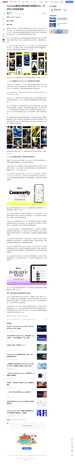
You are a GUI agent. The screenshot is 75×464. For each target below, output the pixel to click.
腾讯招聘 (31, 455)
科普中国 (8, 350)
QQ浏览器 (39, 455)
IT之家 (8, 406)
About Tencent (13, 455)
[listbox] (27, 369)
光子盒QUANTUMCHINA (11, 415)
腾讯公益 (35, 455)
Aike (7, 378)
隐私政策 (21, 455)
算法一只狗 (9, 331)
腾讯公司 (25, 460)
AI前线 (8, 387)
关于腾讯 (8, 455)
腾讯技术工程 (9, 359)
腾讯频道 (42, 455)
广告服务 (28, 455)
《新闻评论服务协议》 (22, 419)
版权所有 (28, 460)
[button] (65, 10)
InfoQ (8, 340)
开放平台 (24, 455)
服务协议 (17, 455)
